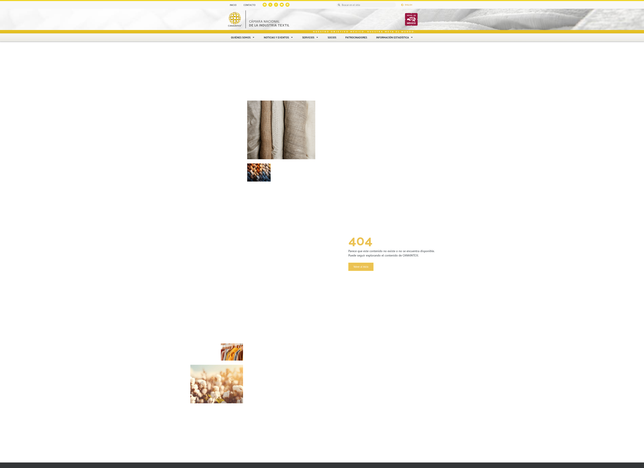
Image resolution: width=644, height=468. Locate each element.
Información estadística (392, 37)
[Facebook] (265, 5)
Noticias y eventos (276, 37)
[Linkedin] (287, 5)
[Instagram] (276, 5)
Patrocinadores (356, 37)
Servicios (308, 37)
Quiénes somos (241, 37)
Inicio (233, 5)
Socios (332, 37)
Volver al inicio (361, 267)
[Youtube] (282, 5)
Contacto (249, 5)
